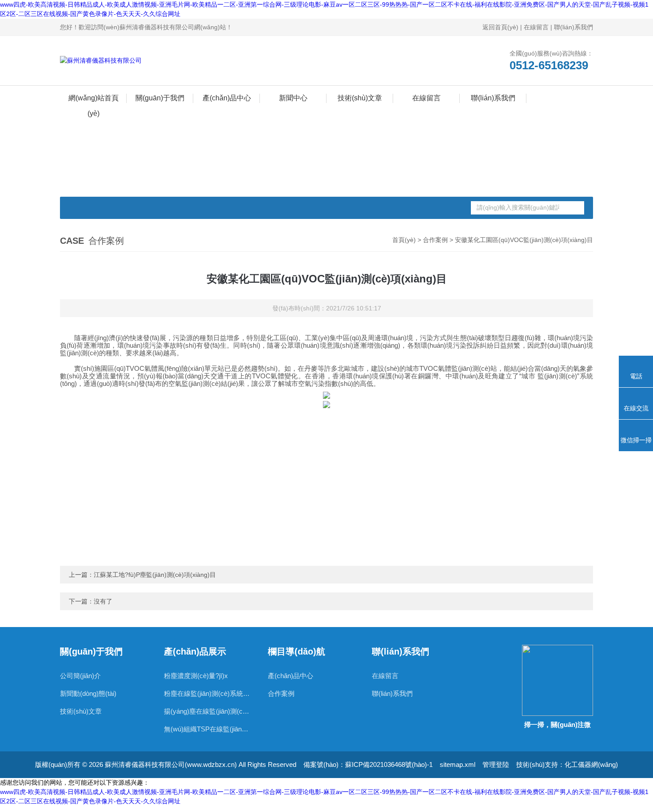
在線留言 (536, 27)
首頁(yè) (404, 239)
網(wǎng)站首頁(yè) (93, 100)
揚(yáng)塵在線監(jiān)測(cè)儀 (207, 711)
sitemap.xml (457, 764)
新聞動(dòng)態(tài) (88, 693)
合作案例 (435, 239)
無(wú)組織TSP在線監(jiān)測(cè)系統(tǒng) (207, 729)
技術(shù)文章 (360, 98)
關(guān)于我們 (159, 98)
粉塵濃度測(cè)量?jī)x (196, 675)
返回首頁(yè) (500, 27)
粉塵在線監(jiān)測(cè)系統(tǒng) (207, 693)
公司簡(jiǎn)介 (80, 675)
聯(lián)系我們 (573, 27)
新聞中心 (293, 98)
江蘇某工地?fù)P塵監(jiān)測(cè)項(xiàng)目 (155, 574)
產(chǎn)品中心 (227, 98)
